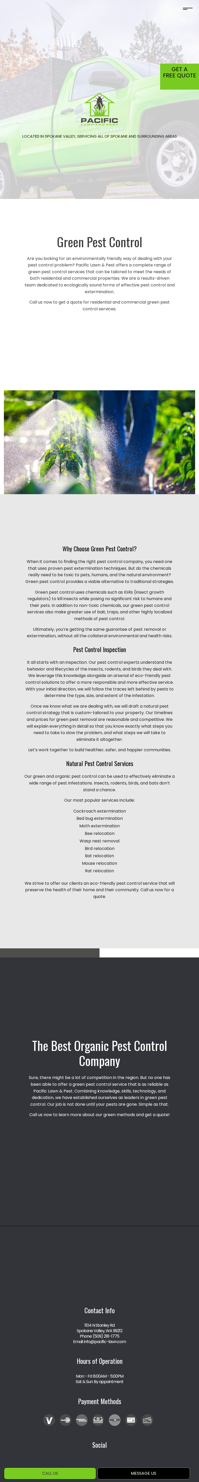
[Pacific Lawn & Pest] (99, 109)
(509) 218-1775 (106, 1336)
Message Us (143, 1473)
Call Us (50, 1473)
